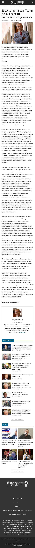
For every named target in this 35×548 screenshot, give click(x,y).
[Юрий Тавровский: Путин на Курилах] (9, 454)
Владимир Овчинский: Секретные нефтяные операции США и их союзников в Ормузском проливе (21, 411)
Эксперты (21, 539)
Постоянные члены (12, 539)
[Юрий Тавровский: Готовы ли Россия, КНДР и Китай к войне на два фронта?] (9, 433)
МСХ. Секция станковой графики (17, 514)
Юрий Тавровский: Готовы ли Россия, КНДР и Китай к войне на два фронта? (9, 442)
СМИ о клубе (28, 539)
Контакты (17, 540)
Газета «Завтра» (17, 503)
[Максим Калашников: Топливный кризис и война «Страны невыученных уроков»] (25, 433)
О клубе (4, 539)
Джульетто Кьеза (5, 20)
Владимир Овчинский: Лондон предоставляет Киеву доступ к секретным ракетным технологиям (21, 385)
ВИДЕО (5, 425)
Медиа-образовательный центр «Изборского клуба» (17, 510)
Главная (4, 6)
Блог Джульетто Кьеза (14, 302)
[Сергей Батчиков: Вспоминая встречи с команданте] (6, 377)
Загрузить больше (17, 419)
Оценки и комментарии (20, 6)
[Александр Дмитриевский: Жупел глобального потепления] (6, 403)
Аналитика (10, 6)
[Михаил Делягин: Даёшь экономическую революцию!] (6, 395)
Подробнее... (22, 332)
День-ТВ (17, 506)
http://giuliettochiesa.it (17, 322)
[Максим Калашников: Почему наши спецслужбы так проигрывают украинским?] (25, 454)
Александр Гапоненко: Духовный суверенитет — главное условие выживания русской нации (21, 356)
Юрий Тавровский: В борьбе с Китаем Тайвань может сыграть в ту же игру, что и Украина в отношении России (22, 347)
